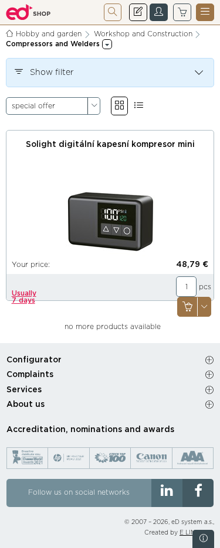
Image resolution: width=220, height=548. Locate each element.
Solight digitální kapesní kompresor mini (110, 145)
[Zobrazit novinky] (203, 539)
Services (24, 390)
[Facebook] (198, 493)
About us (25, 404)
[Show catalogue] (119, 106)
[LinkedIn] (166, 493)
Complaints (29, 375)
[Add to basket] (187, 307)
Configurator (34, 360)
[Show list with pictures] (138, 106)
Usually (24, 297)
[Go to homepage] (28, 12)
